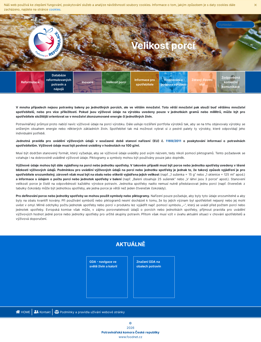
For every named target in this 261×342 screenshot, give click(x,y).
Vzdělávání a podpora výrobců (173, 82)
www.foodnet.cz (130, 337)
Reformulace (30, 82)
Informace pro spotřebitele (145, 82)
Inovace (87, 82)
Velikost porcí (116, 82)
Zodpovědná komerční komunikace (230, 82)
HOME (25, 312)
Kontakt (45, 312)
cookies (54, 9)
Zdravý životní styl (202, 82)
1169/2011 (173, 141)
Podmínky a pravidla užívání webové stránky (92, 312)
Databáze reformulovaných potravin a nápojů (58, 82)
